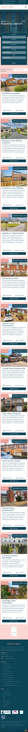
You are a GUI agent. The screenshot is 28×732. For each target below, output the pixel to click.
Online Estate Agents (7, 667)
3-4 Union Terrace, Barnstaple (10, 556)
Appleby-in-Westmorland (13, 233)
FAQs (4, 698)
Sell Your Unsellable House (8, 677)
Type (14, 54)
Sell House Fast (6, 663)
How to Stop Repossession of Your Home (11, 681)
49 (13, 635)
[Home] (8, 7)
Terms (15, 730)
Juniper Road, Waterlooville (13, 368)
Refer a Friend (6, 704)
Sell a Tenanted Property (8, 679)
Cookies (12, 730)
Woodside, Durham (10, 278)
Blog (4, 696)
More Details (14, 113)
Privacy (9, 730)
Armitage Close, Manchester (9, 602)
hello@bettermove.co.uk (9, 3)
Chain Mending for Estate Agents (9, 685)
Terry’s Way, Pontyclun (11, 413)
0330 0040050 (23, 1)
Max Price (14, 44)
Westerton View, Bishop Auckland (12, 142)
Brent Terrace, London (11, 461)
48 (15, 632)
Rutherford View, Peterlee (12, 188)
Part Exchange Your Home (8, 683)
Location (14, 34)
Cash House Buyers (7, 665)
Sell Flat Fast (5, 669)
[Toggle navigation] (25, 7)
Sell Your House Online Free (8, 675)
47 (12, 632)
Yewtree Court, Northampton (8, 324)
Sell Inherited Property (7, 673)
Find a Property (6, 700)
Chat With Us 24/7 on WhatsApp (9, 1)
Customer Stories (6, 692)
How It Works (5, 690)
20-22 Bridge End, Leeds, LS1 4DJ (10, 658)
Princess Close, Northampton (8, 509)
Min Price (14, 39)
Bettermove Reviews (7, 694)
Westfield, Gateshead (11, 93)
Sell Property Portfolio (7, 671)
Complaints (5, 706)
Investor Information (7, 702)
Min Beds (14, 49)
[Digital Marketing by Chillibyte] (26, 730)
